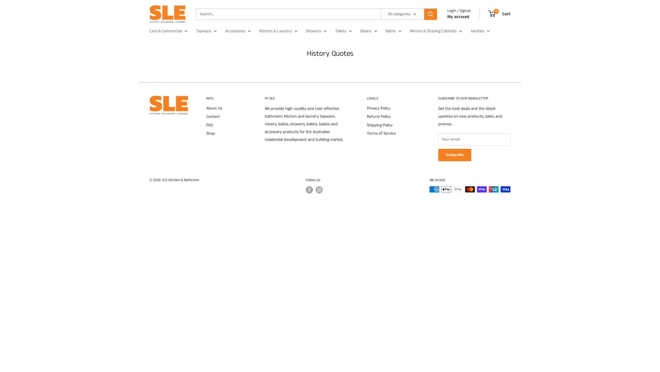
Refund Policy (379, 117)
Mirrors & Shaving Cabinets (433, 31)
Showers (313, 31)
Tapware (203, 31)
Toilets (340, 31)
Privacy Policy (378, 108)
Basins (366, 31)
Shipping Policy (380, 125)
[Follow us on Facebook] (309, 189)
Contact (213, 117)
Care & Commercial (166, 31)
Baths (391, 31)
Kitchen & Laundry (275, 31)
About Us (214, 108)
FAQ (209, 125)
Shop (210, 133)
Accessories (235, 31)
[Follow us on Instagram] (319, 189)
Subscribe (455, 155)
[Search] (430, 14)
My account (458, 17)
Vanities (477, 31)
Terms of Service (381, 133)
